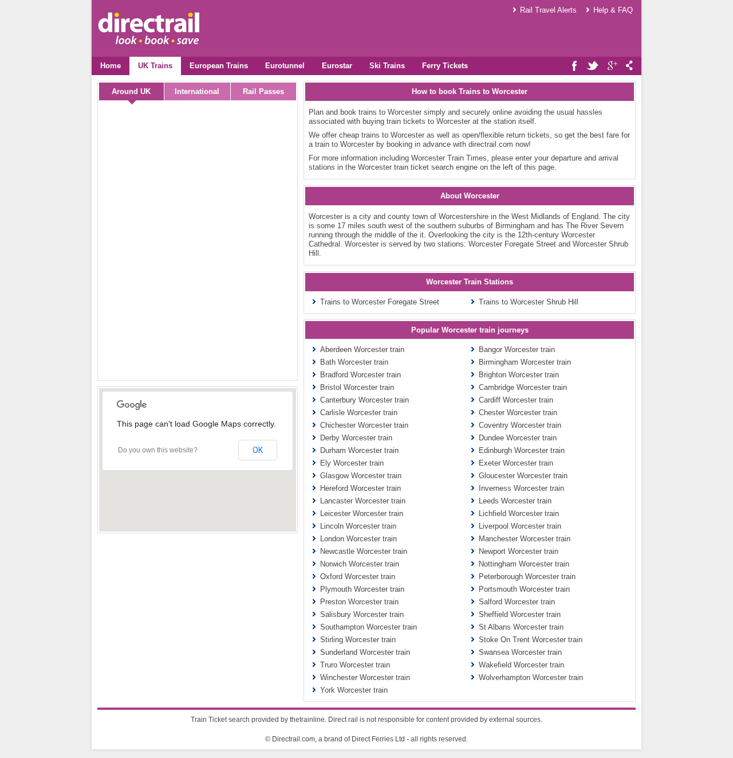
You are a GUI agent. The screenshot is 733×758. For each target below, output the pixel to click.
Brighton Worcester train (519, 374)
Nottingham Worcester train (524, 564)
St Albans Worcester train (521, 627)
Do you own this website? (158, 450)
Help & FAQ (613, 10)
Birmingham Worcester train (525, 362)
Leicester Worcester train (361, 513)
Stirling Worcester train (358, 639)
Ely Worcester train (352, 463)
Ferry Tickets (445, 65)
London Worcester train (358, 538)
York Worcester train (354, 690)
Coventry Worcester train (520, 425)
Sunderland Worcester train (365, 652)
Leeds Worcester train (515, 501)
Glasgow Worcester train (360, 475)
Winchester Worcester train (365, 677)
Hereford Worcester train (360, 488)
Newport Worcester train (518, 551)
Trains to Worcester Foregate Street (379, 302)
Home (110, 65)
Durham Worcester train (359, 450)
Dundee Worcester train (518, 437)
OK (258, 450)
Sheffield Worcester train (520, 614)
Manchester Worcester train (524, 538)
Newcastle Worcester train (363, 551)
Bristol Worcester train (357, 387)
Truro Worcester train (355, 665)
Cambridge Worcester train (523, 387)
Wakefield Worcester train (521, 665)
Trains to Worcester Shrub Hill (528, 302)
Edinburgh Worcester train (522, 450)
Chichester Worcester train (364, 425)
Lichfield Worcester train (519, 513)
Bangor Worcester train (517, 349)
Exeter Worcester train (516, 463)
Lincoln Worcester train (358, 526)
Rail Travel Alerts (548, 10)
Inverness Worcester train (521, 488)
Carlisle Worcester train (358, 412)
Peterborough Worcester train (527, 576)
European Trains (219, 65)
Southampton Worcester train (368, 627)
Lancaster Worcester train (362, 501)
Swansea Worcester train (520, 652)
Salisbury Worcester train (362, 614)
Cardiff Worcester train (516, 400)
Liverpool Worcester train (520, 526)
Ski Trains (387, 65)
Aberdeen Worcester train (362, 349)
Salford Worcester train (517, 601)
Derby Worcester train (356, 437)
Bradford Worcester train (360, 374)
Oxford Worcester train (357, 576)
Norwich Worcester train (359, 564)
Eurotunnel (285, 65)
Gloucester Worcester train (523, 475)
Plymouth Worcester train (362, 589)
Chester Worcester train (518, 412)
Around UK (131, 91)
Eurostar (337, 65)
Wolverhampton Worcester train (531, 677)
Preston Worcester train (359, 601)
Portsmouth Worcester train (524, 589)
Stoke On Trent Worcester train (530, 639)
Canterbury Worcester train (364, 400)
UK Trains (155, 65)
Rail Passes (263, 91)
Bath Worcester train (354, 362)
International (197, 91)
